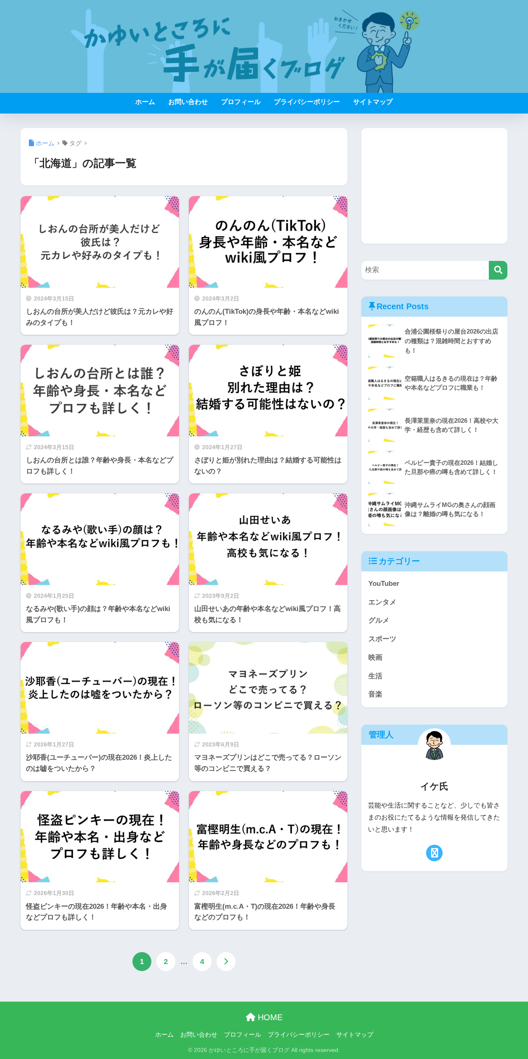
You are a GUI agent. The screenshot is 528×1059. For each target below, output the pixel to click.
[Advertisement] (434, 186)
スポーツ (382, 639)
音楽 (375, 694)
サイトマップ (373, 101)
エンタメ (382, 602)
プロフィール (241, 101)
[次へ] (226, 961)
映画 (375, 657)
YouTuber (383, 584)
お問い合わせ (188, 101)
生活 (375, 676)
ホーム (145, 101)
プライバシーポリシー (307, 101)
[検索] (498, 270)
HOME (269, 1017)
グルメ (378, 620)
